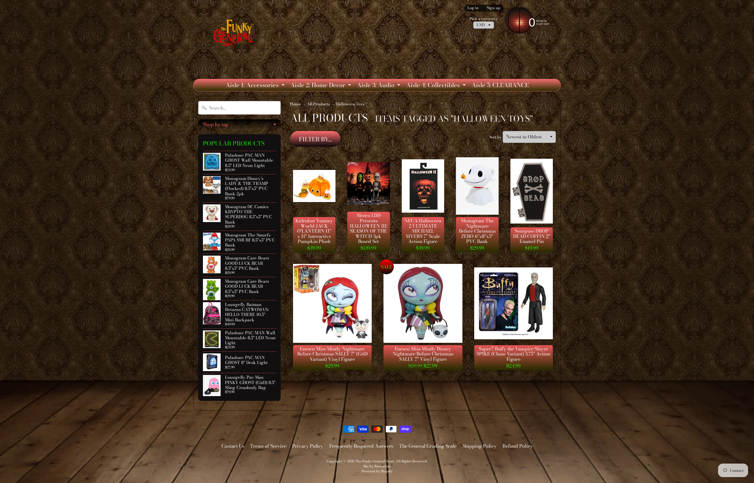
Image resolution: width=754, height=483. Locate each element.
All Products (318, 104)
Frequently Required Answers (361, 445)
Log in (473, 8)
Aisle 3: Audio (379, 85)
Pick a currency (483, 18)
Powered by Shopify (377, 471)
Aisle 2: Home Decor (321, 85)
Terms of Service (268, 445)
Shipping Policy (479, 445)
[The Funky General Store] (235, 34)
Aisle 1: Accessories (256, 85)
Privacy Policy (307, 445)
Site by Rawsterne (377, 466)
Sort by (495, 137)
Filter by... (315, 139)
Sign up (493, 8)
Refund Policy (517, 445)
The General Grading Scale (428, 445)
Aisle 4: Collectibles (436, 85)
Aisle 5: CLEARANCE (500, 85)
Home (295, 104)
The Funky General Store (374, 461)
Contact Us (232, 445)
